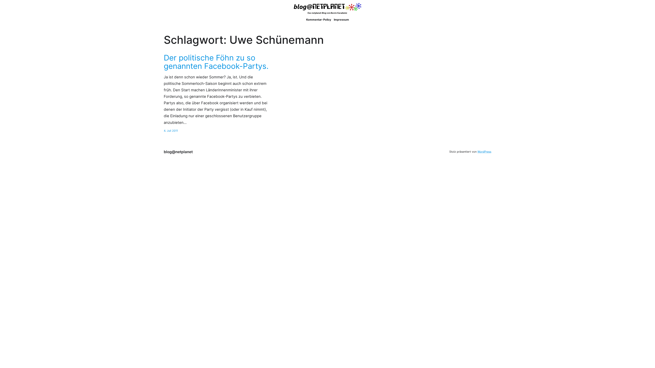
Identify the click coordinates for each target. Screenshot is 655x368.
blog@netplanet (178, 151)
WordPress (484, 151)
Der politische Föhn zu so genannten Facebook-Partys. (216, 62)
